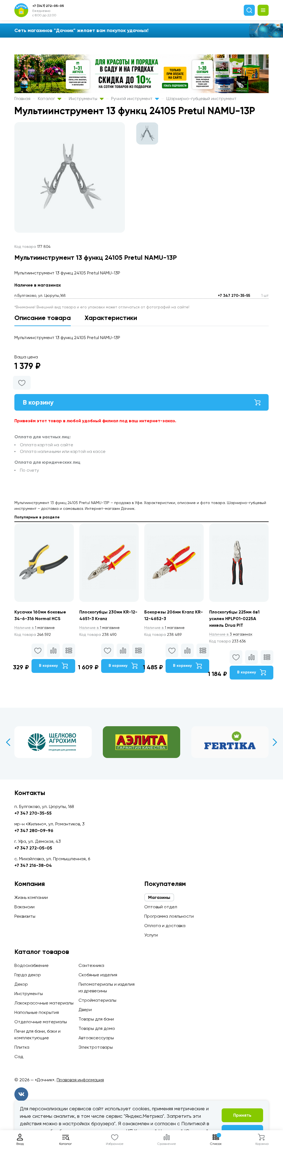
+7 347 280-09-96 (33, 830)
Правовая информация (80, 1079)
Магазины (159, 897)
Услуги (151, 935)
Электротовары (95, 1047)
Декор (21, 984)
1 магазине (34, 627)
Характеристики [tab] (111, 318)
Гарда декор (27, 974)
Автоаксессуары (96, 1037)
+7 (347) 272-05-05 (48, 6)
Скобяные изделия (97, 974)
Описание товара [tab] (42, 318)
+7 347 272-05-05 (33, 848)
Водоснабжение (31, 965)
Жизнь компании (31, 897)
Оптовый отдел (160, 906)
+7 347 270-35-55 (234, 295)
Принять (242, 1115)
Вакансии (24, 906)
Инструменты (83, 98)
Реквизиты (24, 916)
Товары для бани (96, 1019)
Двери (85, 1009)
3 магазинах (230, 634)
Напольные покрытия (36, 1012)
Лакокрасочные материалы (44, 1003)
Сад (18, 1056)
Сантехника (91, 965)
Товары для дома (96, 1028)
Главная (22, 98)
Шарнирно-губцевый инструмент (201, 98)
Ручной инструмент (132, 98)
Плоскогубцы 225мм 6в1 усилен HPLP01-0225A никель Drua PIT (234, 618)
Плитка (21, 1047)
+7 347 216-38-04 (33, 865)
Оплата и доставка (164, 925)
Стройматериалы (97, 1000)
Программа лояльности (169, 916)
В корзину (38, 402)
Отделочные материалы (40, 1021)
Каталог (47, 98)
